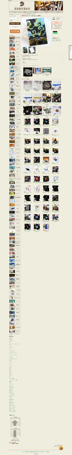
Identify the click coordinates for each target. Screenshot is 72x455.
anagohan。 (10, 154)
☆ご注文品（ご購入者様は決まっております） (14, 334)
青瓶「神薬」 (47, 230)
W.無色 (10, 332)
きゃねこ (10, 195)
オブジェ (10, 366)
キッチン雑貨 (11, 106)
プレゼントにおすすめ (12, 411)
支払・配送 (27, 451)
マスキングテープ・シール (13, 117)
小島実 (10, 210)
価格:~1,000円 (58, 40)
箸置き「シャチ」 (56, 163)
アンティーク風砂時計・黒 (38, 135)
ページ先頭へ (61, 448)
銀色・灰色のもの (12, 402)
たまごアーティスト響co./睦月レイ (14, 243)
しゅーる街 (11, 232)
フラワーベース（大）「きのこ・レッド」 (55, 145)
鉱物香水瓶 (11, 87)
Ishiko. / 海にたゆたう (12, 158)
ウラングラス (11, 61)
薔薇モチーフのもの (12, 410)
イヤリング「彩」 (47, 173)
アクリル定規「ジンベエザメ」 (58, 91)
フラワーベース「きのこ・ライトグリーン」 (27, 155)
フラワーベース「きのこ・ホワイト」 (36, 154)
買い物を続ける (57, 27)
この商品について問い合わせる (57, 24)
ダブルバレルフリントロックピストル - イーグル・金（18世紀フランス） (37, 164)
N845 (10, 173)
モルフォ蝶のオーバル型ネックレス (28, 116)
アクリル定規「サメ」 (29, 103)
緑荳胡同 (10, 321)
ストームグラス (11, 132)
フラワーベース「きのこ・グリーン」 (46, 154)
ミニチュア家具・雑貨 (12, 139)
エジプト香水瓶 (11, 378)
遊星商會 (10, 314)
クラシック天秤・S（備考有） (47, 164)
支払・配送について (25, 12)
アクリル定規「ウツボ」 (39, 103)
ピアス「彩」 (38, 173)
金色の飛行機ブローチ (47, 183)
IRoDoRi (10, 165)
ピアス (10, 342)
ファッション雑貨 (12, 102)
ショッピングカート (57, 12)
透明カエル (28, 90)
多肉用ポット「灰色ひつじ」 (47, 116)
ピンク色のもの (11, 393)
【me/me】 (10, 310)
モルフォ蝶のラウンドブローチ (38, 221)
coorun (10, 202)
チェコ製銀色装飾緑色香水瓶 (29, 221)
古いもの (10, 54)
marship (10, 295)
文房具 (10, 113)
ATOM (17, 443)
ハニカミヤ (11, 284)
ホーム (14, 12)
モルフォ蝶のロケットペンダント (28, 231)
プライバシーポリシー (42, 451)
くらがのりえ (11, 206)
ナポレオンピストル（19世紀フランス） (28, 125)
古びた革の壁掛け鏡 (48, 90)
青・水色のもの (11, 387)
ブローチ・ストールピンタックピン (13, 353)
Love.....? (10, 325)
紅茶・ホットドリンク (12, 50)
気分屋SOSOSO (11, 191)
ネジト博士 (11, 273)
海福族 (10, 381)
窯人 (10, 176)
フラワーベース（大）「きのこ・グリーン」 (46, 145)
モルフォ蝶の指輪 (38, 125)
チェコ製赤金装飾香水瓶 (56, 212)
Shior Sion (10, 221)
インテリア (11, 384)
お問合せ (46, 12)
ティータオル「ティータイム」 (47, 135)
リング (10, 349)
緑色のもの (11, 390)
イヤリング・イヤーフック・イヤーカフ (14, 344)
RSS (13, 443)
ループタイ (11, 356)
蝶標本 (10, 128)
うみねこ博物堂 (11, 169)
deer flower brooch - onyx (56, 135)
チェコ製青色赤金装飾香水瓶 (47, 212)
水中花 (10, 147)
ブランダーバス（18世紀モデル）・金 (57, 103)
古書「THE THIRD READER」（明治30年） (28, 212)
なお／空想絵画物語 (28, 13)
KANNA (10, 184)
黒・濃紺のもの (11, 399)
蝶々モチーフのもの (12, 407)
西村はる (10, 288)
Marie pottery (11, 299)
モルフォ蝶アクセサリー (13, 76)
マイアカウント (14, 14)
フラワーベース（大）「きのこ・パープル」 (27, 164)
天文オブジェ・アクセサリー (13, 95)
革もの (10, 375)
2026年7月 (10, 339)
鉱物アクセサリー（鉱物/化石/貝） (14, 69)
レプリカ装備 (11, 121)
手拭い (10, 360)
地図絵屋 (10, 247)
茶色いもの (11, 396)
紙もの (10, 369)
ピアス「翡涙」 (47, 192)
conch (10, 217)
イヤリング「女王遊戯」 (29, 193)
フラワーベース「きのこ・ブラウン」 (55, 154)
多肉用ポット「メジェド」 (56, 125)
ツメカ (10, 254)
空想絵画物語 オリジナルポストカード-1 (37, 74)
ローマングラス (11, 91)
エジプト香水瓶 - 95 (28, 183)
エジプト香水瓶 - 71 (56, 173)
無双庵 (10, 306)
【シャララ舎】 (11, 228)
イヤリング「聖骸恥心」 (29, 202)
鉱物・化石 (11, 43)
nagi (9, 269)
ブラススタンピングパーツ (13, 143)
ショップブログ (36, 12)
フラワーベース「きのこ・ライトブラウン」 (37, 145)
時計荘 (10, 258)
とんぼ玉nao (11, 262)
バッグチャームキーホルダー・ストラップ (13, 358)
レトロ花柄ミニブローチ (58, 116)
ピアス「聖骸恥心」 (56, 193)
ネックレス (11, 346)
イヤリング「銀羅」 (38, 202)
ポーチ (10, 363)
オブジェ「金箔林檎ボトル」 (38, 183)
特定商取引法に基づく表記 (58, 28)
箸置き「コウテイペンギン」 (28, 173)
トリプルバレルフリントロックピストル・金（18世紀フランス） (55, 202)
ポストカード (34, 13)
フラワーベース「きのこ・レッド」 (28, 145)
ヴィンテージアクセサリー (13, 65)
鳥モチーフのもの (12, 405)
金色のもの (11, 401)
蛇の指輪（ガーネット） (28, 135)
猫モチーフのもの (12, 408)
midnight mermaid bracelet (56, 183)
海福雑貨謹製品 (11, 39)
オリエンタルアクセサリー (13, 80)
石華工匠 (10, 236)
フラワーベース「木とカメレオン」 (48, 103)
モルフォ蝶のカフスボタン (56, 221)
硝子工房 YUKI (11, 180)
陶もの (10, 372)
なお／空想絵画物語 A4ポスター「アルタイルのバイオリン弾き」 (47, 75)
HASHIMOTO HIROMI (12, 280)
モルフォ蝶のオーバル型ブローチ (47, 126)
